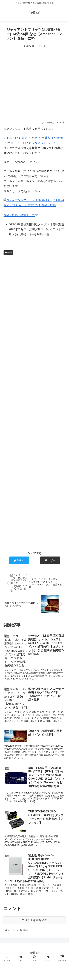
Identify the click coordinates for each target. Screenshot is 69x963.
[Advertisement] (34, 83)
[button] (62, 549)
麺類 (47, 137)
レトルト (9, 137)
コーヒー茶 (18, 142)
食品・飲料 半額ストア (19, 215)
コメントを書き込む (34, 920)
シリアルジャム (42, 142)
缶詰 (25, 137)
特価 (9, 252)
